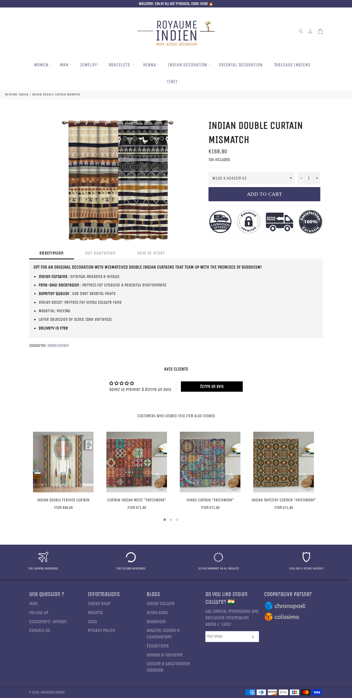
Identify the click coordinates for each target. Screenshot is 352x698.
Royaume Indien (52, 693)
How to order (151, 253)
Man (64, 65)
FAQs (33, 603)
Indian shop (99, 603)
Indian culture (160, 603)
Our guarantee (100, 253)
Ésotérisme (158, 646)
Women (41, 65)
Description (51, 253)
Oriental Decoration (240, 65)
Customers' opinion (47, 621)
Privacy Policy (101, 630)
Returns (95, 612)
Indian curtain (58, 345)
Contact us (39, 630)
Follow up (38, 612)
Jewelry (88, 65)
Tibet (172, 81)
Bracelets (120, 65)
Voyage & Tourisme (164, 655)
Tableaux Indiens (292, 65)
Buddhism (156, 621)
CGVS (92, 621)
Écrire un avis (212, 386)
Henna (149, 65)
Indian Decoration (187, 65)
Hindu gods (157, 612)
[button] (165, 519)
